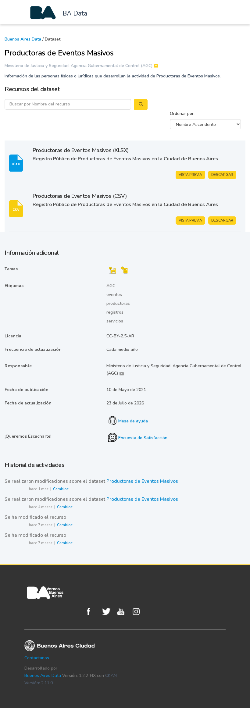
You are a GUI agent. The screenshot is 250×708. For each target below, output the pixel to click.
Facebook (93, 611)
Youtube (123, 611)
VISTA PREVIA (190, 174)
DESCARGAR (222, 174)
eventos (114, 294)
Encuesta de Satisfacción (142, 438)
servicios (114, 321)
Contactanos (36, 658)
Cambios (61, 488)
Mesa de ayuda (132, 421)
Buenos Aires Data (23, 39)
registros (114, 312)
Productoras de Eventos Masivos (142, 481)
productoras (118, 303)
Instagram (139, 611)
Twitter (108, 611)
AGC (110, 286)
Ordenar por (182, 113)
